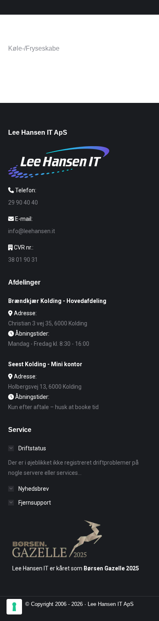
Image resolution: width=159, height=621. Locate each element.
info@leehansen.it (31, 231)
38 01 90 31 (23, 259)
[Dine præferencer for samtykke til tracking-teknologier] (14, 606)
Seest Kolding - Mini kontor (45, 364)
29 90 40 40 (23, 202)
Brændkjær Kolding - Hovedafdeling (57, 301)
